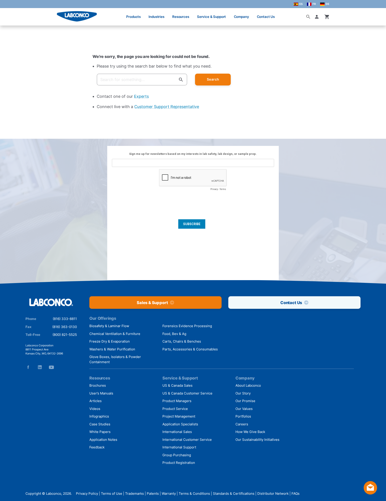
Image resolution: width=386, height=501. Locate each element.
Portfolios (243, 416)
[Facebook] (28, 367)
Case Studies (99, 424)
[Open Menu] (8, 14)
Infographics (99, 416)
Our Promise (245, 401)
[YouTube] (51, 367)
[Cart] (327, 16)
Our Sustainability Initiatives (257, 439)
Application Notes (103, 439)
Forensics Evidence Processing (187, 326)
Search (213, 79)
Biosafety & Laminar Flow (109, 326)
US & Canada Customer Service (187, 393)
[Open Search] (308, 16)
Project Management (178, 416)
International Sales (177, 432)
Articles (95, 401)
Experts (141, 96)
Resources (180, 17)
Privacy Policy (87, 494)
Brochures (97, 385)
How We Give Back (250, 432)
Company (241, 17)
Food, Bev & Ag (174, 334)
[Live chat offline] (370, 493)
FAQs (296, 494)
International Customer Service (187, 439)
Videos (94, 409)
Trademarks (134, 494)
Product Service (175, 409)
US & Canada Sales (177, 385)
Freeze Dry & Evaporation (109, 341)
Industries (156, 17)
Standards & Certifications (233, 494)
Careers (241, 424)
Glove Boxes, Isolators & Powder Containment (115, 359)
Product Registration (178, 462)
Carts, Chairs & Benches (181, 341)
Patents (153, 494)
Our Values (244, 409)
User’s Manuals (101, 393)
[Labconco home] (51, 302)
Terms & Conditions (194, 494)
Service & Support (211, 17)
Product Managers (176, 401)
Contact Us (266, 17)
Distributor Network (273, 494)
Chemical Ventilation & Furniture (114, 334)
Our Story (243, 393)
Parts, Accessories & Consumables (190, 349)
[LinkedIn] (39, 367)
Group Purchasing (176, 455)
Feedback (97, 447)
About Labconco (248, 385)
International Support (179, 447)
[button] (318, 16)
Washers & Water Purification (112, 349)
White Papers (100, 432)
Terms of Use (111, 494)
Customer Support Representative (166, 106)
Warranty (169, 494)
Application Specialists (180, 424)
